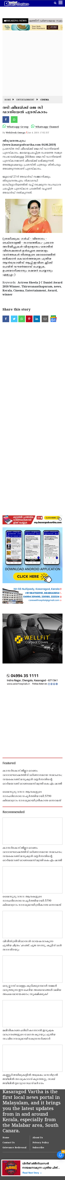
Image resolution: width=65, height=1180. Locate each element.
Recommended (13, 812)
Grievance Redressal (14, 1147)
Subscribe (38, 1147)
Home (7, 100)
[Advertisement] (32, 63)
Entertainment (25, 100)
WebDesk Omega (15, 132)
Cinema (44, 100)
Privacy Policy (40, 1142)
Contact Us (8, 1142)
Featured (9, 763)
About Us (37, 1137)
